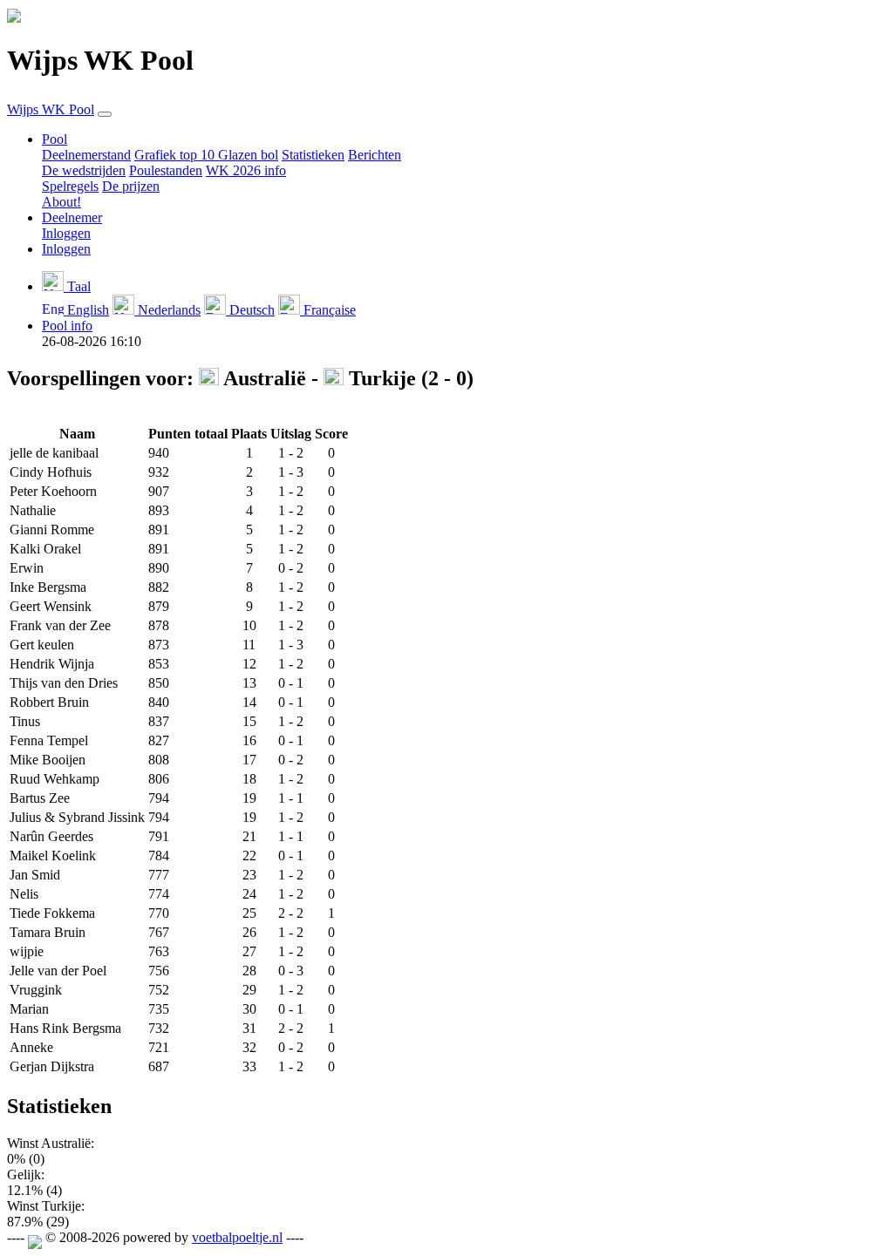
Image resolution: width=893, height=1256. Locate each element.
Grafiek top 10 (176, 154)
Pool (54, 139)
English (86, 309)
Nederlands (167, 309)
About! (61, 201)
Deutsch (250, 309)
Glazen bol (248, 154)
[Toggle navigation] (105, 114)
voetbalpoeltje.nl (237, 1237)
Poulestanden (165, 170)
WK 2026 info (246, 170)
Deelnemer (72, 217)
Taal (77, 286)
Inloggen (66, 233)
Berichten (374, 154)
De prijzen (131, 186)
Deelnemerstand (86, 154)
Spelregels (70, 186)
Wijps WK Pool (50, 109)
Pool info (67, 325)
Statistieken (313, 154)
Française (328, 309)
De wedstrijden (84, 170)
